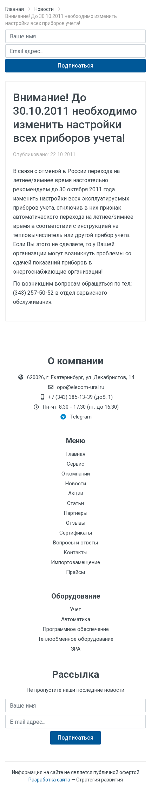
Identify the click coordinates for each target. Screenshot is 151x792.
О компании (75, 474)
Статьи (75, 503)
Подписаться (75, 65)
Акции (75, 493)
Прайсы (75, 572)
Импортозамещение (75, 562)
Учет (75, 609)
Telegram (81, 417)
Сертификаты (75, 533)
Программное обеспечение (75, 629)
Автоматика (75, 619)
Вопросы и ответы (75, 542)
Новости (44, 9)
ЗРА (75, 649)
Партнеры (75, 513)
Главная (14, 9)
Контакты (75, 552)
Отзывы (75, 523)
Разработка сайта (49, 780)
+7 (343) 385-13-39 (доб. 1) (80, 397)
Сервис (75, 464)
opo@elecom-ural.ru (80, 387)
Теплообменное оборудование (75, 639)
